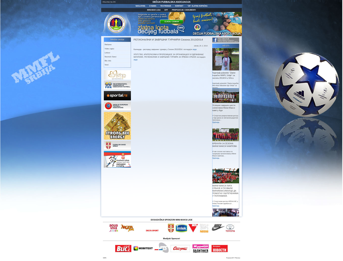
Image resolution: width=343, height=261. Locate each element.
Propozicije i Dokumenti (184, 10)
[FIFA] (117, 89)
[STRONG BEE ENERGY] (117, 139)
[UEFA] (117, 110)
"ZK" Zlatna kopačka (197, 6)
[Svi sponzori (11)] (219, 252)
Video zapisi (109, 49)
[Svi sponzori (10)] (217, 232)
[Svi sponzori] (114, 232)
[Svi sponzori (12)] (162, 252)
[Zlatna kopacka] (161, 35)
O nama (152, 6)
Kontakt (179, 6)
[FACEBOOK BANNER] (225, 42)
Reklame (108, 45)
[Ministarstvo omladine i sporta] (117, 167)
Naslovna (140, 6)
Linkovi (107, 53)
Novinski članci (110, 57)
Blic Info (108, 61)
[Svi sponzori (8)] (193, 232)
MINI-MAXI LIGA (154, 10)
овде (195, 49)
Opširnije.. (216, 122)
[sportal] (117, 100)
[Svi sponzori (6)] (181, 232)
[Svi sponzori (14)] (230, 232)
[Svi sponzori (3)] (123, 252)
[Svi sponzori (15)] (200, 252)
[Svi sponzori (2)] (127, 232)
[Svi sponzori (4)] (151, 232)
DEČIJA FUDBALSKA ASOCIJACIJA (172, 2)
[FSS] (117, 149)
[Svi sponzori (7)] (143, 252)
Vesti (107, 65)
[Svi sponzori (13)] (180, 252)
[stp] (117, 79)
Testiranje (165, 6)
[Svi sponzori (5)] (171, 232)
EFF (166, 10)
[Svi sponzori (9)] (205, 232)
